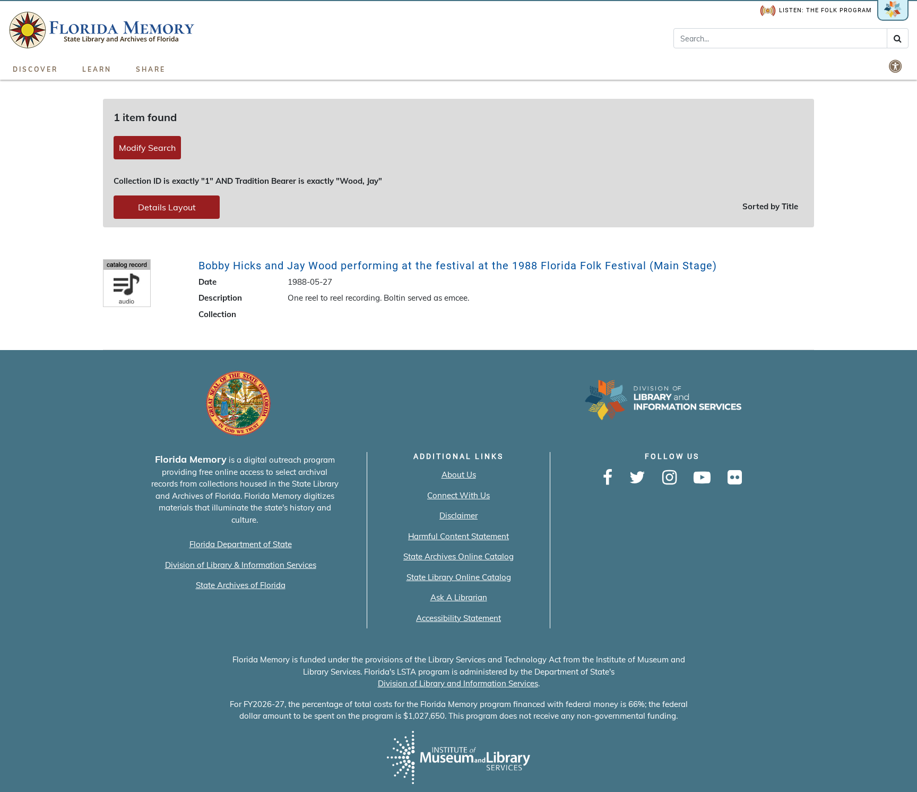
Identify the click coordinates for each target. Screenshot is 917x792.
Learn (96, 69)
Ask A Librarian (458, 597)
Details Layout (167, 207)
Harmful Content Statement (458, 536)
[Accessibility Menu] (896, 66)
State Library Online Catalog (458, 577)
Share (151, 69)
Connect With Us (458, 495)
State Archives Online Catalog (458, 556)
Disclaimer (458, 515)
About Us (459, 475)
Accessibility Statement (458, 618)
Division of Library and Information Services (458, 683)
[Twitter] (637, 478)
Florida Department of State (240, 544)
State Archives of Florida (241, 585)
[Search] (898, 38)
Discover (35, 69)
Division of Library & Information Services (240, 565)
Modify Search (147, 147)
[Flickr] (734, 478)
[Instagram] (669, 478)
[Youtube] (702, 478)
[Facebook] (607, 478)
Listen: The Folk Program (825, 10)
